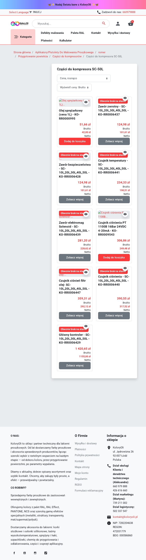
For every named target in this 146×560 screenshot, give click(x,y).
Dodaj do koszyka (74, 141)
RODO (78, 484)
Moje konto (81, 473)
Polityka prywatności (87, 455)
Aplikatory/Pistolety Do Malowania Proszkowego (64, 52)
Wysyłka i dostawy (86, 443)
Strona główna (22, 52)
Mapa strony (82, 467)
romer (101, 52)
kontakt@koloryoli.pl (125, 517)
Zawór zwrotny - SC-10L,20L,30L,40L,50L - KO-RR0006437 (113, 110)
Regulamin (81, 478)
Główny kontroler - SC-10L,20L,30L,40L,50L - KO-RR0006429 (74, 339)
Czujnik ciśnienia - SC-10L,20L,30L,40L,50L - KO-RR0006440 (113, 280)
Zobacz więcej (114, 141)
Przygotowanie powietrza (33, 56)
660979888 (128, 12)
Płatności (80, 449)
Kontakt (79, 461)
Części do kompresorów (67, 56)
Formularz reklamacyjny (89, 490)
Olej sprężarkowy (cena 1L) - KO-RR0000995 (71, 114)
